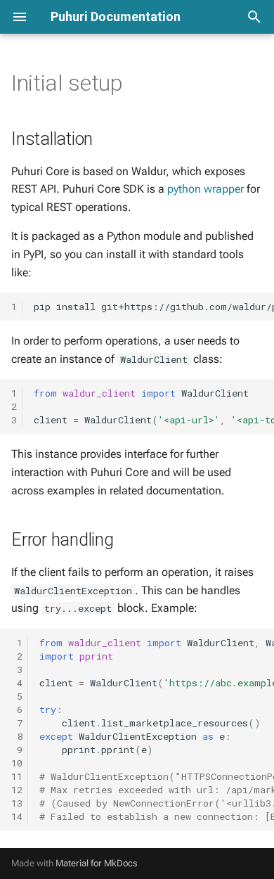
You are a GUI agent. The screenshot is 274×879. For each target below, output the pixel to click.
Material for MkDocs (97, 863)
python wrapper (205, 188)
